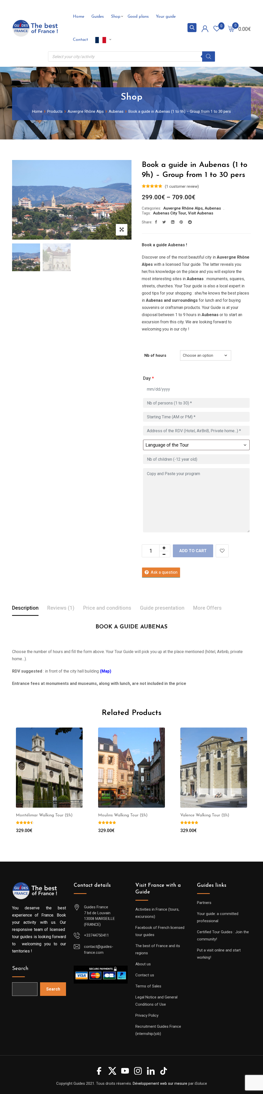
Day (148, 378)
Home (78, 17)
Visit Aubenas (200, 213)
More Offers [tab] (207, 608)
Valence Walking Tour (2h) (204, 815)
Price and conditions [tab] (107, 608)
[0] (231, 28)
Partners (204, 902)
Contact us (144, 975)
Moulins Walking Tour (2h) (123, 815)
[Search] (208, 56)
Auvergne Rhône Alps (183, 208)
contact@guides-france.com (98, 949)
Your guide (166, 17)
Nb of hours (155, 355)
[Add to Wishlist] (222, 550)
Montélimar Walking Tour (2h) (44, 815)
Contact (80, 40)
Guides (97, 17)
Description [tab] (25, 608)
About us (143, 964)
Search (20, 968)
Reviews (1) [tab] (60, 608)
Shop (115, 17)
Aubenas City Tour (169, 213)
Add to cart (193, 550)
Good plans (138, 17)
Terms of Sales (148, 986)
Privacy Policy (146, 1015)
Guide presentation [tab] (162, 608)
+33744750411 (96, 935)
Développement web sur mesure (160, 1083)
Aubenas (213, 208)
